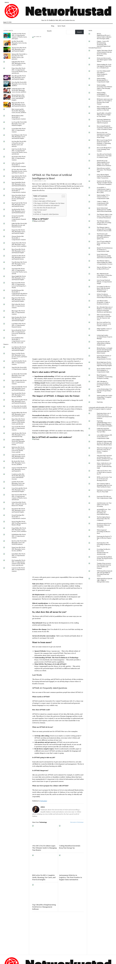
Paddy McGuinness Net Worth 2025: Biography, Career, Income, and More (19, 90)
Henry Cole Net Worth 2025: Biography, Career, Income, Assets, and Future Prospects (19, 356)
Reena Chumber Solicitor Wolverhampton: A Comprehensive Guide (104, 370)
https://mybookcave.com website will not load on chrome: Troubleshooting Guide (104, 465)
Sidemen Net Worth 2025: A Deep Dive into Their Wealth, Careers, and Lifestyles (19, 56)
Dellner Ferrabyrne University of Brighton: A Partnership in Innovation (104, 295)
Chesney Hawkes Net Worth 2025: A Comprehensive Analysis (19, 238)
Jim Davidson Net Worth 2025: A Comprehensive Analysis (18, 158)
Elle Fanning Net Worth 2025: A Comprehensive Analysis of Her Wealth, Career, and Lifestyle (18, 562)
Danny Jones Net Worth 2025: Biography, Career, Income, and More (18, 549)
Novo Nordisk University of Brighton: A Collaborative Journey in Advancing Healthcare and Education (104, 309)
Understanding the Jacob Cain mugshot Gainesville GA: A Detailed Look (104, 66)
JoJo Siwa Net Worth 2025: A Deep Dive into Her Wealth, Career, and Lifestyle (19, 144)
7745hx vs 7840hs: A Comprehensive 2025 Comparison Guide (103, 203)
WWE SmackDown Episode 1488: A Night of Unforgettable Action (104, 580)
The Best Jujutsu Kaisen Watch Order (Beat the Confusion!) (103, 518)
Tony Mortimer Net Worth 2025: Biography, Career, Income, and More (19, 263)
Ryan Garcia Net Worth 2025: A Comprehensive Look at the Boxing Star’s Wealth (19, 285)
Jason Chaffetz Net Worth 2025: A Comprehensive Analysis (19, 382)
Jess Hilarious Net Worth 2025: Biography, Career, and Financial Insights (19, 348)
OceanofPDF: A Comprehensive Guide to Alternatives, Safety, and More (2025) (104, 190)
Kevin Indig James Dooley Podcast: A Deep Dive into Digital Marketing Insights (104, 363)
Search (49, 31)
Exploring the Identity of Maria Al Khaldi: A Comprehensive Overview (104, 357)
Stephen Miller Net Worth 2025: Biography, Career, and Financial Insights (19, 414)
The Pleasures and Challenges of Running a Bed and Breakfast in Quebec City (104, 236)
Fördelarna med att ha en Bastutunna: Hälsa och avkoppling (104, 525)
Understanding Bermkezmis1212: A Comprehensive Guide (103, 80)
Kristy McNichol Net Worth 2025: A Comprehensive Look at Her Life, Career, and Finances (14, 341)
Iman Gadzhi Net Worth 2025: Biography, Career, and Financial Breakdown (19, 184)
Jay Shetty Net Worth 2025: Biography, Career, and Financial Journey (19, 375)
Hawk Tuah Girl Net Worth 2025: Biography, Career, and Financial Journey (19, 204)
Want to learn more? (40, 210)
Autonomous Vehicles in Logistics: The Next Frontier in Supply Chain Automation (70, 877)
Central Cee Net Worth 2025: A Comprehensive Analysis (18, 569)
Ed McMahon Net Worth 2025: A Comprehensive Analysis (19, 536)
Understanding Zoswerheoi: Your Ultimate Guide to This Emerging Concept (104, 87)
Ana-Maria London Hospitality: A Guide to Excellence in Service (103, 302)
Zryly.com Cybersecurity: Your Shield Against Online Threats (104, 59)
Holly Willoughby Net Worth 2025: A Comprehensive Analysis (19, 190)
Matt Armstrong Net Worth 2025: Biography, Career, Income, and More (19, 110)
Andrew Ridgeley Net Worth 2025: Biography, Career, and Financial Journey (18, 442)
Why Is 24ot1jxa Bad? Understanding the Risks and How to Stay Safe (104, 108)
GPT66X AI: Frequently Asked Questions (46, 214)
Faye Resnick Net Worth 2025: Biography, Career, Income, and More (18, 394)
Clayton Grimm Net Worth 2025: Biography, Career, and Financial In (19, 469)
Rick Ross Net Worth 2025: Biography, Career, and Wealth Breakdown (19, 542)
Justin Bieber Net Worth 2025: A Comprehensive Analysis (18, 555)
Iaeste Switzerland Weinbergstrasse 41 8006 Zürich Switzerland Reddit (104, 209)
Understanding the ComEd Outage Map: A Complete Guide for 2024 (104, 397)
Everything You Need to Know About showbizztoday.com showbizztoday (103, 551)
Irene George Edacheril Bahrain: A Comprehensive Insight (104, 281)
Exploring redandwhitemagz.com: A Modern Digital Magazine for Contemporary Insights (104, 423)
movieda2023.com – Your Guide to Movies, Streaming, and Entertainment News (104, 512)
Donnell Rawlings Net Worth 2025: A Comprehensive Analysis (19, 516)
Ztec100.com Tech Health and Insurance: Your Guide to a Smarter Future (104, 155)
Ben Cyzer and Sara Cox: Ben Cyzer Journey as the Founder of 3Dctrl (104, 323)
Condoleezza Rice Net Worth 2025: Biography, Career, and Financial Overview (18, 476)
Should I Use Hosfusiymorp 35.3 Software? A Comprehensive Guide (104, 249)
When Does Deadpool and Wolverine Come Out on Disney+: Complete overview (104, 450)
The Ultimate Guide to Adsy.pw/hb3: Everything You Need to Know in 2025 (104, 229)
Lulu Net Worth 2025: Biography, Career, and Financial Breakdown (18, 483)
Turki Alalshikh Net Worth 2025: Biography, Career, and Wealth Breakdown (19, 388)
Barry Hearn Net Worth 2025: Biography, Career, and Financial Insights (18, 250)
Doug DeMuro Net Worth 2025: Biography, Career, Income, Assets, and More (19, 529)
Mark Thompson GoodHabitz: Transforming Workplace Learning (104, 376)
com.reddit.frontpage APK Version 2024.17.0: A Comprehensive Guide (104, 436)
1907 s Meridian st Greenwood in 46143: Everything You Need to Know (103, 384)
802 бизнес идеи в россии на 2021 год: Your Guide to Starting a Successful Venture (104, 101)
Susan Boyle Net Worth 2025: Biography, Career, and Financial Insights (18, 510)
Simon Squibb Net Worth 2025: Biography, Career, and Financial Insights (19, 277)
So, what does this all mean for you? (45, 208)
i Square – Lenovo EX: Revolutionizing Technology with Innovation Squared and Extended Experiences (99, 44)
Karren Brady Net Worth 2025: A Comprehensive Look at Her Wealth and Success (19, 332)
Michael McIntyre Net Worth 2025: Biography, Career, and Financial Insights (18, 97)
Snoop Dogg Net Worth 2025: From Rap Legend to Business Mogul (19, 523)
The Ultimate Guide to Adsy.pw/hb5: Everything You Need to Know (104, 222)
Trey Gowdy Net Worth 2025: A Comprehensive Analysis (18, 428)
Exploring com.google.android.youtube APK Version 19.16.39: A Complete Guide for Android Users (100, 406)
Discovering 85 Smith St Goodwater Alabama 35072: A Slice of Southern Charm (104, 127)
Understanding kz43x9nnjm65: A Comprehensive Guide (103, 94)
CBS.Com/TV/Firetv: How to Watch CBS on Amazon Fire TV (104, 472)
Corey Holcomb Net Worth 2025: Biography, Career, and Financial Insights (19, 489)
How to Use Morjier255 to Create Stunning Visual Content (104, 149)
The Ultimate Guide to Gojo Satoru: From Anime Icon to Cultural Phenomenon (104, 216)
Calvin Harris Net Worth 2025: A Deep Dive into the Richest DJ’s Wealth (19, 503)
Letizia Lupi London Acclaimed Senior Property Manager (104, 336)
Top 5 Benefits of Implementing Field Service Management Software (44, 907)
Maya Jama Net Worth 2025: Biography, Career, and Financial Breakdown (19, 104)
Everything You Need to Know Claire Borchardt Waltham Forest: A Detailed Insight (103, 289)
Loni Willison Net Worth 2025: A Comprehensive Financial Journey (18, 325)
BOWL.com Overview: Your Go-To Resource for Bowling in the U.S (104, 478)
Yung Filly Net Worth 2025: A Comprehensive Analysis (19, 368)
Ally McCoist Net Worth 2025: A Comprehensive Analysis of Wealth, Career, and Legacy (19, 36)
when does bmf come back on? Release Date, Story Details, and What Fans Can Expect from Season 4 (104, 458)
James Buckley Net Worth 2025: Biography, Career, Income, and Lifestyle (19, 177)
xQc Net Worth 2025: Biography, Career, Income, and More (19, 42)
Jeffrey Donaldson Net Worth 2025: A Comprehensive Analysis (19, 164)
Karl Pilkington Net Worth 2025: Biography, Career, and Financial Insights (19, 136)
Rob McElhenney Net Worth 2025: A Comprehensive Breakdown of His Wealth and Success (19, 292)
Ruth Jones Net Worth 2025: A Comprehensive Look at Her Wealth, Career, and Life (18, 449)
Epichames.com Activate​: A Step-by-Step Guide (104, 490)
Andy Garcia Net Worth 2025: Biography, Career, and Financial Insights (18, 456)
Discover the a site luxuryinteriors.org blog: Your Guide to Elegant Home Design (104, 135)
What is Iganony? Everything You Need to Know (103, 531)
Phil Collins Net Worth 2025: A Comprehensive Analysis (18, 305)
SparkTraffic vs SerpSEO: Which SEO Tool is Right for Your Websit (104, 114)
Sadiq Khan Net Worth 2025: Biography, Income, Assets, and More (19, 63)
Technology (43, 801)
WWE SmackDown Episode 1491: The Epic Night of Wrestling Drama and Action (104, 573)
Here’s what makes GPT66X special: (45, 201)
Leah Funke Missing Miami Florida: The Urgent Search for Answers (104, 558)
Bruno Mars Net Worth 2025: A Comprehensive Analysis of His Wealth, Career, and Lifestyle (18, 421)
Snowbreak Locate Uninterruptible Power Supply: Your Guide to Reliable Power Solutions (104, 163)
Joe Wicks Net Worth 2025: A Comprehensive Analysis (19, 407)
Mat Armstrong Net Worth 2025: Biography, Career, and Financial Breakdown (19, 401)
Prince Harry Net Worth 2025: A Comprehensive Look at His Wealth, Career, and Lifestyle (19, 70)
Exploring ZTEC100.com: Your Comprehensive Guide (104, 497)
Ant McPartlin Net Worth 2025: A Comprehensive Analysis (19, 362)
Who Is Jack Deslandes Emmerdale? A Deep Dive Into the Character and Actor (104, 317)
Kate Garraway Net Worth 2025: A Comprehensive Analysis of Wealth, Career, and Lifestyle (19, 497)
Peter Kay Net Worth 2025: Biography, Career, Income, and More (19, 83)
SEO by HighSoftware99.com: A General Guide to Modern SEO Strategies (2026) (104, 36)
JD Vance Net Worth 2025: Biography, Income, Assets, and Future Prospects (19, 171)
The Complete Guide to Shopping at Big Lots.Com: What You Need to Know (104, 485)
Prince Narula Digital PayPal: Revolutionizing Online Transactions (103, 176)
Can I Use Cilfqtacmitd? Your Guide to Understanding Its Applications (103, 73)
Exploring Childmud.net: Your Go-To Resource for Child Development (104, 121)
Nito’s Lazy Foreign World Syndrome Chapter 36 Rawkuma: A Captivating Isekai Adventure (104, 142)
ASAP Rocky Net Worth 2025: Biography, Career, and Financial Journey (18, 257)
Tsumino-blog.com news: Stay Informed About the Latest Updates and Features (104, 566)
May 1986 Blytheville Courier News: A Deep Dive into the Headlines (104, 275)
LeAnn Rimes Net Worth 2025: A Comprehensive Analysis (18, 130)
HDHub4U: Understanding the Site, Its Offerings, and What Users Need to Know (104, 443)
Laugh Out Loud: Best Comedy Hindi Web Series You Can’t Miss (104, 430)
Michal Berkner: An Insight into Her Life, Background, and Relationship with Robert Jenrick (104, 350)
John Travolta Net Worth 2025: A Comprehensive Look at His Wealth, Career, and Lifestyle (19, 151)
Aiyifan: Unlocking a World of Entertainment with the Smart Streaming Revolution (104, 53)
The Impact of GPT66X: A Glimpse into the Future (49, 203)
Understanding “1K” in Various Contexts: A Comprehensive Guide (103, 196)
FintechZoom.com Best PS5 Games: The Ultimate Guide (104, 169)
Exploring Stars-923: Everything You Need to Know (103, 544)
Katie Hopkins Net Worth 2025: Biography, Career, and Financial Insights (19, 318)
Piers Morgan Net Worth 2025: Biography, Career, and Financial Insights (19, 77)
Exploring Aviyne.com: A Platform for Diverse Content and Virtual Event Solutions (104, 416)
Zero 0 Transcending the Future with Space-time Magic (104, 243)
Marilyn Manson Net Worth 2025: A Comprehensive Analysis (19, 117)
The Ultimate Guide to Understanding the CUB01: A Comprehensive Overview (104, 262)
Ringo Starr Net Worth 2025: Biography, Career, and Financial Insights (18, 299)
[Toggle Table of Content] (62, 196)
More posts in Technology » (77, 822)
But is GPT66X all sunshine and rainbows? (46, 205)
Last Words (37, 212)
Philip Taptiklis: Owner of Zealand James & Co (104, 329)
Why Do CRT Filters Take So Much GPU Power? (104, 268)
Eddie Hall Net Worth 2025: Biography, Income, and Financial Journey (19, 225)
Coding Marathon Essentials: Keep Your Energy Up (69, 847)
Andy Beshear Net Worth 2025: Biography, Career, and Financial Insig (19, 434)
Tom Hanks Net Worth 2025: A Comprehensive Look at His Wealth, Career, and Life (19, 271)
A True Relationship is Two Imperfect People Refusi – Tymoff (104, 390)
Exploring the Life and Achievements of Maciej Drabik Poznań (103, 343)
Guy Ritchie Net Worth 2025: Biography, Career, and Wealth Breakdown (18, 211)
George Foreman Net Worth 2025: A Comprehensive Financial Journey (19, 218)
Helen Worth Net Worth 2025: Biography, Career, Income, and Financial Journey (18, 198)
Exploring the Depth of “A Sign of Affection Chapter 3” (104, 538)
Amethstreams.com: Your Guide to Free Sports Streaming (104, 504)
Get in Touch (61, 26)
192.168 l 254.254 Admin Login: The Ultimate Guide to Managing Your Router (44, 848)
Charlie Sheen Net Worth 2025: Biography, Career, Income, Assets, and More (19, 244)
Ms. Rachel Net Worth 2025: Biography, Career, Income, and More (18, 462)
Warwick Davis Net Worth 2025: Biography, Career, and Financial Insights (19, 49)
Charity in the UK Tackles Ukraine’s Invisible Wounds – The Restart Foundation (104, 182)
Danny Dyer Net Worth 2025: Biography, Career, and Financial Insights (18, 231)
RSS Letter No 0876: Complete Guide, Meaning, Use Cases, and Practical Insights (43, 877)
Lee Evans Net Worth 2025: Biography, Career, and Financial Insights (19, 123)
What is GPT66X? (39, 199)
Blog (52, 26)
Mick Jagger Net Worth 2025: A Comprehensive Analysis (18, 312)
